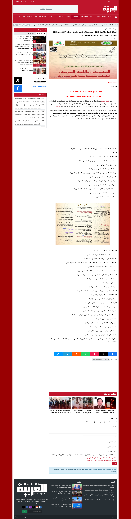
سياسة (110, 16)
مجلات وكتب (21, 16)
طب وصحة (60, 16)
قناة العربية (52, 16)
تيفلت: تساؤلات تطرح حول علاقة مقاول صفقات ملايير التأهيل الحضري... (61, 505)
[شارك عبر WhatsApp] (85, 354)
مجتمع (104, 16)
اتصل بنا (116, 2)
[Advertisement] (83, 133)
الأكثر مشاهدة (41, 33)
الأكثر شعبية (31, 33)
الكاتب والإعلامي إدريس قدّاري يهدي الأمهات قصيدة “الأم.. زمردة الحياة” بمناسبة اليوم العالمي (24, 46)
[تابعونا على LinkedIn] (28, 25)
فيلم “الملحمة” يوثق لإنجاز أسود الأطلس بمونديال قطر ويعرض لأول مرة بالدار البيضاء (24, 38)
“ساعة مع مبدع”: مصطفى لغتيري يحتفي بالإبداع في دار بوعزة (83, 411)
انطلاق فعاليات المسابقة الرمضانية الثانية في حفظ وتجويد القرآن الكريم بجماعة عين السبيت (24, 62)
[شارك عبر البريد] (94, 354)
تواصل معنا (94, 2)
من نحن (100, 2)
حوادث (98, 16)
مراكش (58, 106)
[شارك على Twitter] (104, 354)
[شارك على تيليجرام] (67, 354)
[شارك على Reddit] (76, 354)
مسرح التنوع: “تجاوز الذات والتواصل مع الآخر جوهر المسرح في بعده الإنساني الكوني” (105, 412)
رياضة (91, 16)
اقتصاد (68, 16)
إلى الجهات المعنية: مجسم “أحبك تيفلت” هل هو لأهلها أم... (98, 500)
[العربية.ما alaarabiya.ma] (98, 9)
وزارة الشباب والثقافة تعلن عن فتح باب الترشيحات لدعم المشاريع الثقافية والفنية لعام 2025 (60, 412)
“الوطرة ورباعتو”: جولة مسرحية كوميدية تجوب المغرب (25, 69)
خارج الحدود (42, 16)
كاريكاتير (29, 16)
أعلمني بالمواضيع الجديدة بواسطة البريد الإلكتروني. (101, 460)
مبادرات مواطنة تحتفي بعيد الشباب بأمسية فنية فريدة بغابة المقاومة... (99, 496)
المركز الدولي (105, 101)
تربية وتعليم (84, 16)
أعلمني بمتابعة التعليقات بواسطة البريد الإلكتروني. (101, 458)
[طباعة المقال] (58, 354)
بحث (15, 21)
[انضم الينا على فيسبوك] (17, 25)
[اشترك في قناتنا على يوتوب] (25, 25)
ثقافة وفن (75, 16)
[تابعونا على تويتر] (22, 25)
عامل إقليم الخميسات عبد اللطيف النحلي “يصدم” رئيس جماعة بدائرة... (98, 486)
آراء (36, 16)
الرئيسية (116, 16)
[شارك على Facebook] (113, 354)
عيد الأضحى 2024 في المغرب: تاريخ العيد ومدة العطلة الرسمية (24, 53)
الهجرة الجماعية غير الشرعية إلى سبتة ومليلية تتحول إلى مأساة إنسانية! (37, 25)
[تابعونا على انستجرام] (19, 25)
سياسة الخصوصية (108, 2)
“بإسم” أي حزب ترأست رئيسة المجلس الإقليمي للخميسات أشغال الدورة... (99, 491)
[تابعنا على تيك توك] (14, 25)
